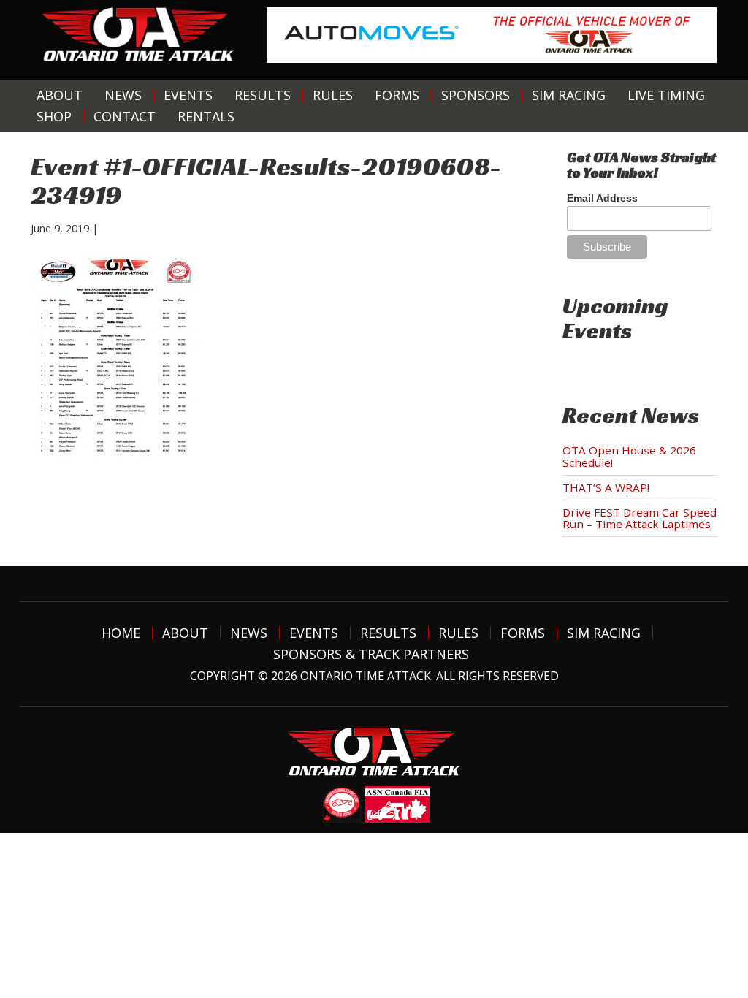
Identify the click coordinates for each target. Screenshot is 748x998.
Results (262, 95)
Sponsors (475, 95)
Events (188, 95)
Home (121, 632)
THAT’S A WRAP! (605, 487)
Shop (54, 116)
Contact (125, 116)
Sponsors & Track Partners (371, 653)
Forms (397, 95)
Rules (333, 95)
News (123, 95)
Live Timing (666, 95)
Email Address (602, 198)
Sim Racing (569, 95)
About (60, 95)
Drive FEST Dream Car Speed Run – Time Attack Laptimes (639, 518)
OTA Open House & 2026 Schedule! (629, 456)
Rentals (206, 116)
